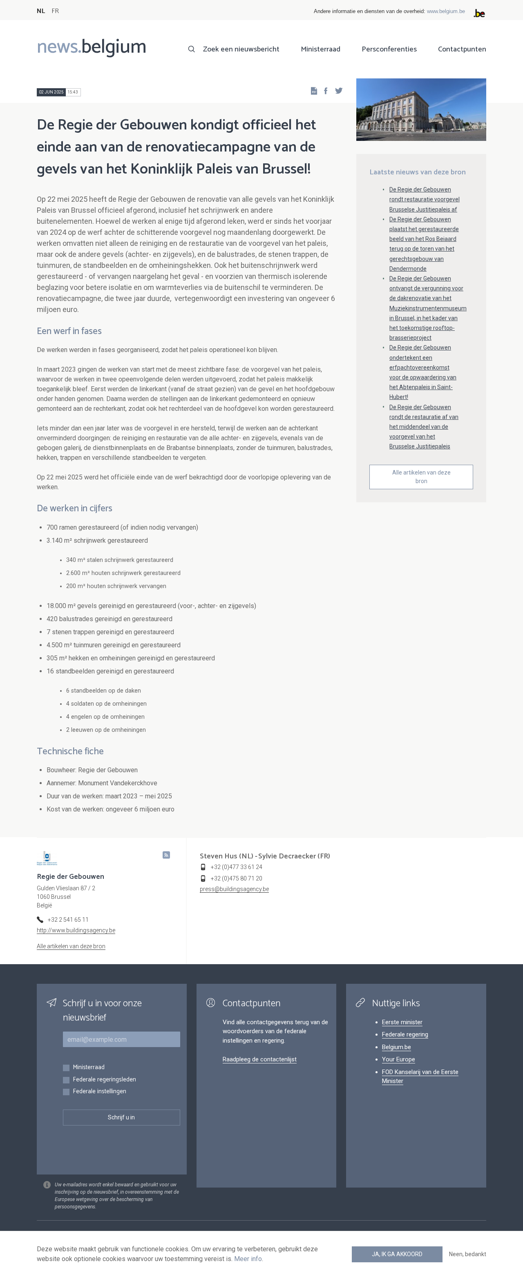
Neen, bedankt (467, 1254)
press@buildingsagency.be (234, 889)
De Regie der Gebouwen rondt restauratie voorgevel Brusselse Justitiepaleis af (424, 199)
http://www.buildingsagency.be (76, 930)
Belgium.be (396, 1047)
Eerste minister (402, 1022)
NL (41, 11)
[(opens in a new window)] (323, 90)
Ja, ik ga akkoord (397, 1254)
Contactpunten (462, 49)
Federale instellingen (99, 1091)
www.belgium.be (446, 11)
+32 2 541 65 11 (68, 919)
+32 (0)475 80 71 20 (236, 878)
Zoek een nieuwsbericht (241, 49)
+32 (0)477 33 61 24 (236, 867)
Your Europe (398, 1059)
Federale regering (405, 1034)
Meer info (248, 1259)
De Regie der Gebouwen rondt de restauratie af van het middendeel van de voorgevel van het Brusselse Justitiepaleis (423, 427)
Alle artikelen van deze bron (421, 476)
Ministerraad (320, 49)
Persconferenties (389, 49)
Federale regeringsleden (104, 1080)
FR (55, 11)
